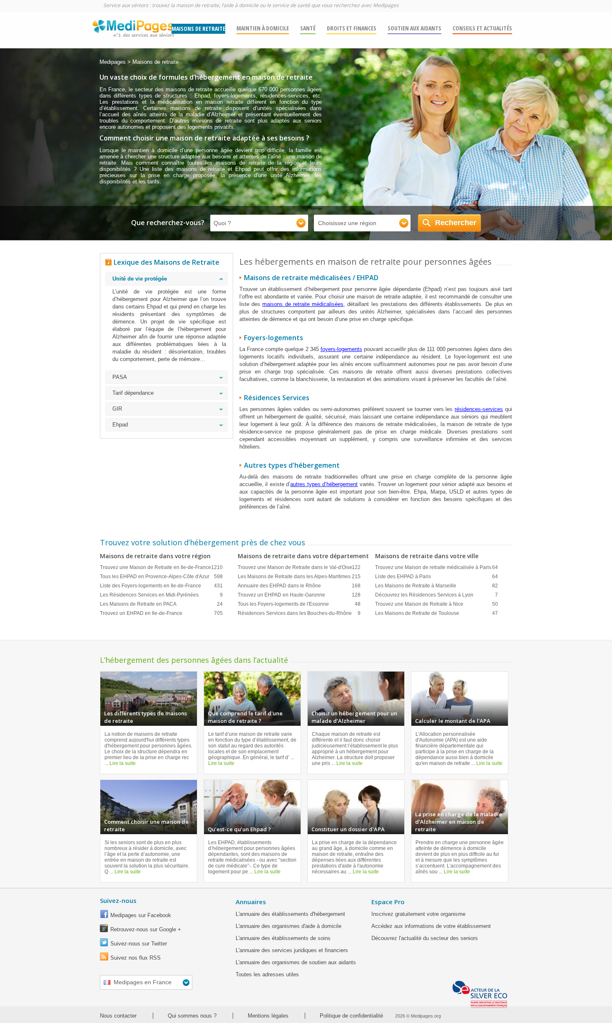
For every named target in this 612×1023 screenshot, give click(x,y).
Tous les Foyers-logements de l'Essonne (299, 604)
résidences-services (479, 409)
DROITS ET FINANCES (351, 28)
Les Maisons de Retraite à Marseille (436, 586)
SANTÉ (308, 28)
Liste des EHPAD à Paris (436, 576)
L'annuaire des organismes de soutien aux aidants (296, 962)
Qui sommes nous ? (192, 1016)
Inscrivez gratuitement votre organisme (418, 914)
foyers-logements (341, 349)
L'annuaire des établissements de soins (283, 938)
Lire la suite (122, 763)
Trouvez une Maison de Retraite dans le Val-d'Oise (299, 567)
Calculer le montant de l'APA (452, 721)
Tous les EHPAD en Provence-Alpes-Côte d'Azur (161, 576)
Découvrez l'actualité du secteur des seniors (424, 938)
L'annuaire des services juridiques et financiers (292, 950)
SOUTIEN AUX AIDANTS (414, 28)
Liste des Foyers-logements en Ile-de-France (161, 586)
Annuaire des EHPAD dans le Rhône (299, 586)
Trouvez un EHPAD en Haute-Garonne (299, 595)
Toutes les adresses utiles (267, 974)
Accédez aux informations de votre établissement (431, 926)
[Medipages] (132, 30)
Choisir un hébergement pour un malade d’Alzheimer (354, 717)
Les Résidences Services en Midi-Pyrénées (161, 595)
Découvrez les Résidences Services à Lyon (436, 595)
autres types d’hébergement (324, 484)
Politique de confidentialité (351, 1016)
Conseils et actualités (482, 28)
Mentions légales (268, 1016)
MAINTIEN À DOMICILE (262, 28)
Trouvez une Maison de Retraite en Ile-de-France (161, 567)
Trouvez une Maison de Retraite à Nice (436, 604)
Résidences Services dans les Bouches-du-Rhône (299, 613)
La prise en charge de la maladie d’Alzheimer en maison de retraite (458, 821)
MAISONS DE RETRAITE (198, 29)
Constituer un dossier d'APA (348, 829)
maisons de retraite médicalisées (302, 304)
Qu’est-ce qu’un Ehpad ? (239, 829)
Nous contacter (118, 1016)
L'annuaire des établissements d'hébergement (290, 914)
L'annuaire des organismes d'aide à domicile (288, 926)
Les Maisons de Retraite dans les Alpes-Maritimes (299, 576)
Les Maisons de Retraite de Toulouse (436, 613)
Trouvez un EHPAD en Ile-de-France (161, 613)
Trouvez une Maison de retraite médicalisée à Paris (436, 567)
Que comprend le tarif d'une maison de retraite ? (245, 717)
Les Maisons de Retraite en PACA (161, 604)
